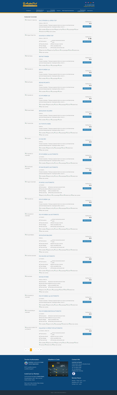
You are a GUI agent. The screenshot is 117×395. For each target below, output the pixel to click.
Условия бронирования (51, 11)
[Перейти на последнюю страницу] (41, 349)
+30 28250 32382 (90, 5)
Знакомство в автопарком (40, 11)
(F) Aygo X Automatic (46, 182)
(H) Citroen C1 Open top (48, 20)
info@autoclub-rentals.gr (89, 6)
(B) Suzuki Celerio (45, 111)
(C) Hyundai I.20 (44, 95)
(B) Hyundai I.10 (44, 69)
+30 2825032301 (77, 369)
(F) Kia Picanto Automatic (48, 167)
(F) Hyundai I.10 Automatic (48, 154)
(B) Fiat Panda (44, 56)
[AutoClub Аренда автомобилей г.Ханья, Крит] (31, 4)
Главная (28, 10)
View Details (87, 26)
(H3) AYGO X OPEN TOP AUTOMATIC (51, 328)
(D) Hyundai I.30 (44, 199)
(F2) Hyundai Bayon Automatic (50, 311)
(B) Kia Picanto (44, 82)
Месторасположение (68, 10)
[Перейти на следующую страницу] (38, 349)
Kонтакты (90, 10)
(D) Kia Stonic (44, 277)
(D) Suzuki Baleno (45, 235)
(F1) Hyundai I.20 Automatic (49, 214)
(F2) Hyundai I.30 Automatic (49, 296)
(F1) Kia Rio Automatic (47, 256)
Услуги (59, 10)
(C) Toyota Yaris (45, 124)
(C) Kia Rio (42, 139)
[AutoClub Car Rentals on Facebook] (74, 373)
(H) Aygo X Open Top (46, 35)
